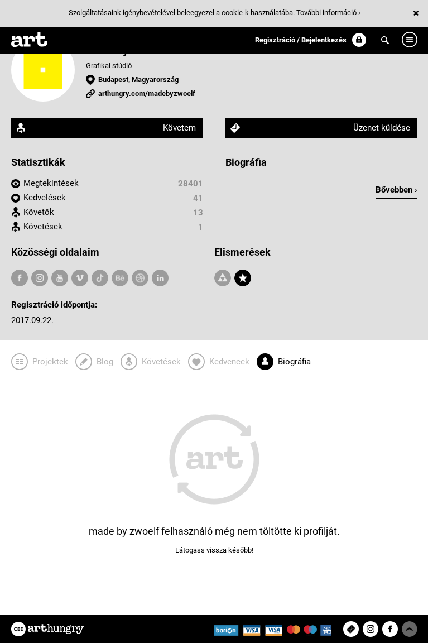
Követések (42, 227)
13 (198, 213)
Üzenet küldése (381, 128)
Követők (38, 212)
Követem (179, 128)
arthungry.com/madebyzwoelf (146, 93)
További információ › (328, 12)
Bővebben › (396, 190)
